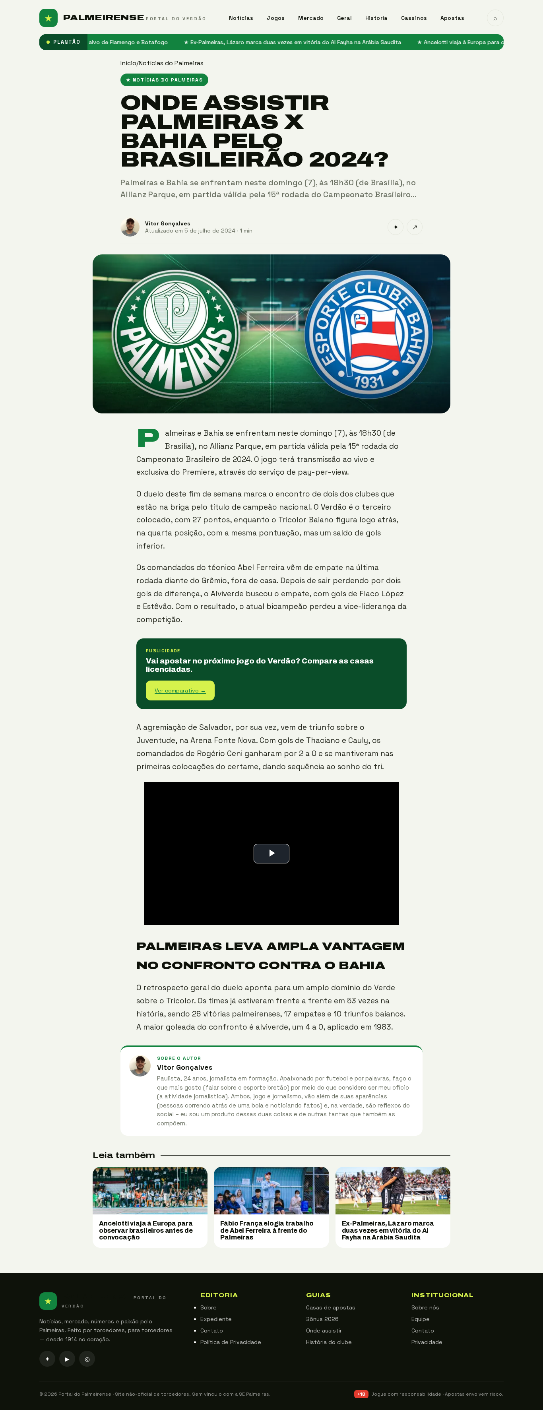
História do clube (329, 1342)
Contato (211, 1330)
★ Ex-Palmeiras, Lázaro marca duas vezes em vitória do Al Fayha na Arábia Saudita (256, 42)
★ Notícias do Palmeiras (164, 80)
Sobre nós (425, 1307)
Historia (376, 17)
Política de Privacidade (230, 1342)
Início (128, 63)
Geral (344, 17)
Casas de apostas (330, 1307)
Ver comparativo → (180, 690)
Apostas (452, 17)
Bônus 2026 (322, 1319)
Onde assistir (324, 1330)
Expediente (216, 1319)
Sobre (208, 1307)
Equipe (420, 1319)
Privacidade (426, 1342)
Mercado (311, 17)
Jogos (276, 17)
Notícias (241, 17)
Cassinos (414, 17)
